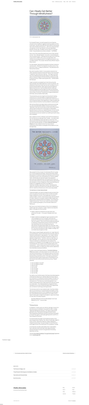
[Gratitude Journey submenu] (62, 1)
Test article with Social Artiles (20, 375)
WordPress (74, 400)
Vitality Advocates (17, 1)
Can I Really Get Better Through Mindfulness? (44, 333)
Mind (9, 340)
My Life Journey (17, 378)
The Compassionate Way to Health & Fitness (23, 353)
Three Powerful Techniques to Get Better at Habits (25, 372)
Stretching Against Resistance (68, 353)
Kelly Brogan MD (36, 335)
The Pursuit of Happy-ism (19, 369)
